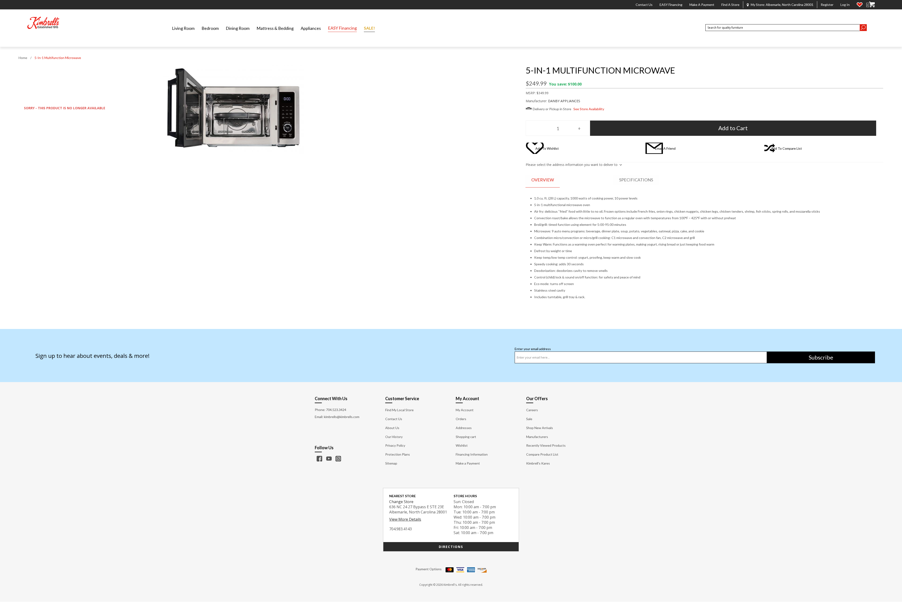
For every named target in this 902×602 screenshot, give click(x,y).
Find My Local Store (399, 410)
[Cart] (872, 5)
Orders (461, 419)
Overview (542, 179)
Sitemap (391, 463)
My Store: (782, 5)
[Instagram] (338, 458)
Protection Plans (397, 454)
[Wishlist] (860, 4)
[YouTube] (329, 458)
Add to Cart (733, 128)
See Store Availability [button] (588, 109)
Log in (845, 5)
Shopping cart (466, 437)
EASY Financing (671, 5)
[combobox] (782, 27)
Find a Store (730, 5)
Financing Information (472, 454)
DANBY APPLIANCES (564, 101)
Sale (529, 419)
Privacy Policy (395, 445)
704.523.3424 (336, 410)
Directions (451, 546)
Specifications (636, 179)
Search (863, 27)
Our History (394, 437)
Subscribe (821, 357)
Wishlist (462, 445)
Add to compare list (786, 148)
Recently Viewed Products (546, 445)
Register (827, 5)
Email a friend (665, 148)
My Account (465, 410)
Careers (532, 410)
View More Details (405, 519)
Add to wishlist (547, 148)
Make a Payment (701, 5)
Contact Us (644, 5)
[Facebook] (319, 458)
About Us (392, 428)
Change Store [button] (401, 501)
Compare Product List (542, 454)
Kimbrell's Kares (538, 463)
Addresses (464, 428)
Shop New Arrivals (539, 428)
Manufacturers (537, 437)
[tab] (542, 180)
